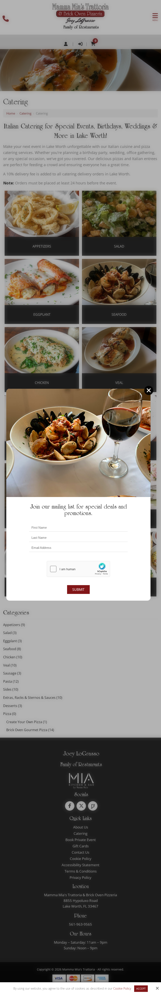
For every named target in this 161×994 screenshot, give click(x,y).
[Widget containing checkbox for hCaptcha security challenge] (78, 569)
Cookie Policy (122, 988)
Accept (141, 988)
